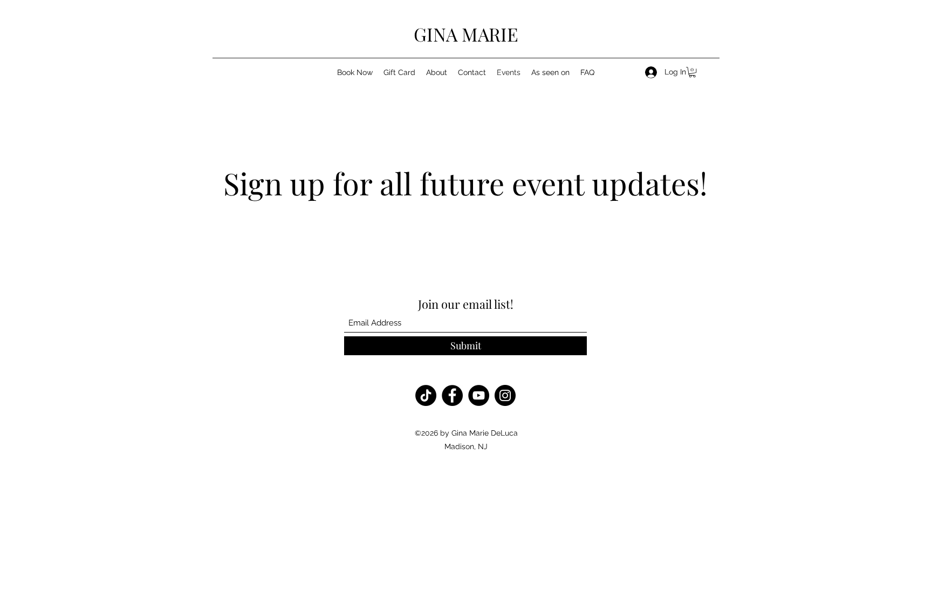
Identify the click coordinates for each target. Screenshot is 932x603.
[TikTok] (425, 395)
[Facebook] (452, 395)
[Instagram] (505, 395)
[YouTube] (478, 395)
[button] (692, 72)
